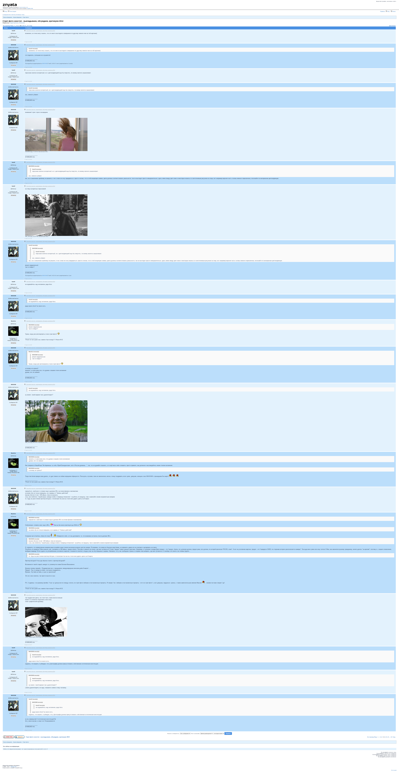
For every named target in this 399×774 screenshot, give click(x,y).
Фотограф (393, 770)
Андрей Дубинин (14, 22)
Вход (5, 11)
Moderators (22, 22)
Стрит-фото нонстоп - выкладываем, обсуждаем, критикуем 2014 (48, 737)
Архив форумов (17, 17)
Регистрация (12, 11)
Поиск (394, 11)
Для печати (392, 25)
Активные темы (20, 14)
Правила (382, 11)
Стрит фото (26, 17)
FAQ (388, 11)
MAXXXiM (44, 63)
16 (27, 25)
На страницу (6, 25)
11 (25, 25)
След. (30, 25)
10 (23, 25)
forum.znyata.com (23, 7)
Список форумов (7, 17)
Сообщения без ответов (9, 14)
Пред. (12, 25)
